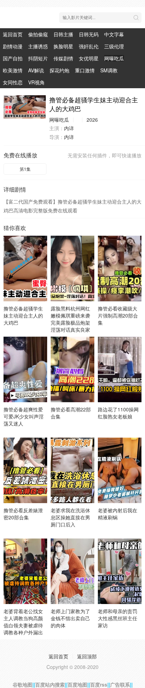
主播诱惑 (38, 46)
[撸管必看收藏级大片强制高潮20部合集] (119, 268)
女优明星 (89, 58)
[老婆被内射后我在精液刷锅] (119, 470)
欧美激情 (13, 70)
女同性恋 (13, 82)
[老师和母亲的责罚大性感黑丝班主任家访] (119, 571)
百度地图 (77, 684)
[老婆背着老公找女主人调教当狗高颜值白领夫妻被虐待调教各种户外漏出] (25, 571)
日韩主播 (63, 34)
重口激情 (85, 70)
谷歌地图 (22, 684)
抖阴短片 (38, 58)
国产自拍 (13, 58)
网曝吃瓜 (114, 58)
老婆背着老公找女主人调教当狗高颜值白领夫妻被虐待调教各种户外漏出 (23, 622)
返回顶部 (87, 656)
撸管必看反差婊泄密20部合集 (23, 514)
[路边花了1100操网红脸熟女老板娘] (119, 369)
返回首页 (13, 34)
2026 (92, 119)
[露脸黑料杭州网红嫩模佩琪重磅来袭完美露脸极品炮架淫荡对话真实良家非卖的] (72, 268)
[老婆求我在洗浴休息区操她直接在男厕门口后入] (72, 470)
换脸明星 (63, 46)
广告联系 (120, 684)
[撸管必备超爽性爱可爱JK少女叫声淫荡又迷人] (25, 369)
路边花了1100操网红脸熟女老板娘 (118, 413)
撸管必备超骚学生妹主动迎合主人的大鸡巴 (23, 315)
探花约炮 (59, 70)
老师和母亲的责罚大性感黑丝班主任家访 (117, 618)
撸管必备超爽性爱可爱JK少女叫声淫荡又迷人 (24, 416)
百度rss (98, 684)
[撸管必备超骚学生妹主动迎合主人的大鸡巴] (25, 107)
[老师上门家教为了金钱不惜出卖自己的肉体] (72, 571)
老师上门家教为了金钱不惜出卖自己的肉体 (70, 618)
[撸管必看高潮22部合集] (72, 369)
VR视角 (36, 82)
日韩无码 (89, 34)
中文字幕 (114, 34)
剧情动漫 (13, 46)
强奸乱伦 (89, 46)
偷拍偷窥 (38, 34)
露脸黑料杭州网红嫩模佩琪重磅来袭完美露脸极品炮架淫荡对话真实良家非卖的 (70, 322)
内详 (69, 128)
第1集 (25, 169)
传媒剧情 (63, 58)
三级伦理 (114, 46)
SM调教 (109, 70)
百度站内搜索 (50, 684)
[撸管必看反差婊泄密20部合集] (25, 470)
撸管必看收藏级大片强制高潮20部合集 (118, 315)
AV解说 (36, 70)
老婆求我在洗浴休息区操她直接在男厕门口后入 (70, 517)
